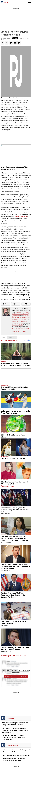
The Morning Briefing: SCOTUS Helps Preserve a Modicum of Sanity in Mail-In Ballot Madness (14, 538)
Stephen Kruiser (6, 542)
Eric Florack (4, 625)
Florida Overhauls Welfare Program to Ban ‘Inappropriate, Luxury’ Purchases (14, 595)
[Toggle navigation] (29, 2)
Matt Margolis (5, 570)
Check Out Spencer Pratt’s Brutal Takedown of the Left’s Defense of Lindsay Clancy (16, 567)
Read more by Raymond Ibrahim (19, 332)
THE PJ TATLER (12, 337)
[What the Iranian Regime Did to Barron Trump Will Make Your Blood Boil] (16, 497)
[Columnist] (6, 311)
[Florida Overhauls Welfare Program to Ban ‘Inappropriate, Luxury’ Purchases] (16, 582)
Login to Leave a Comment (16, 676)
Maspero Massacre (21, 216)
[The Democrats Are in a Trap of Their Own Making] (16, 611)
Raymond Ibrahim (6, 38)
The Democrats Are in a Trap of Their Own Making (14, 622)
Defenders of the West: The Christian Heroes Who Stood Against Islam (20, 313)
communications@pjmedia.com (20, 328)
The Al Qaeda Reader (17, 325)
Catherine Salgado (6, 599)
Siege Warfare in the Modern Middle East (16, 755)
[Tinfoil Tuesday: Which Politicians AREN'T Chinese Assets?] (16, 637)
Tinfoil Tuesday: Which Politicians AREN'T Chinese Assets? (15, 649)
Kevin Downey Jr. (6, 651)
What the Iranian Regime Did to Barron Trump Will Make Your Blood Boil (15, 510)
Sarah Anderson (6, 513)
